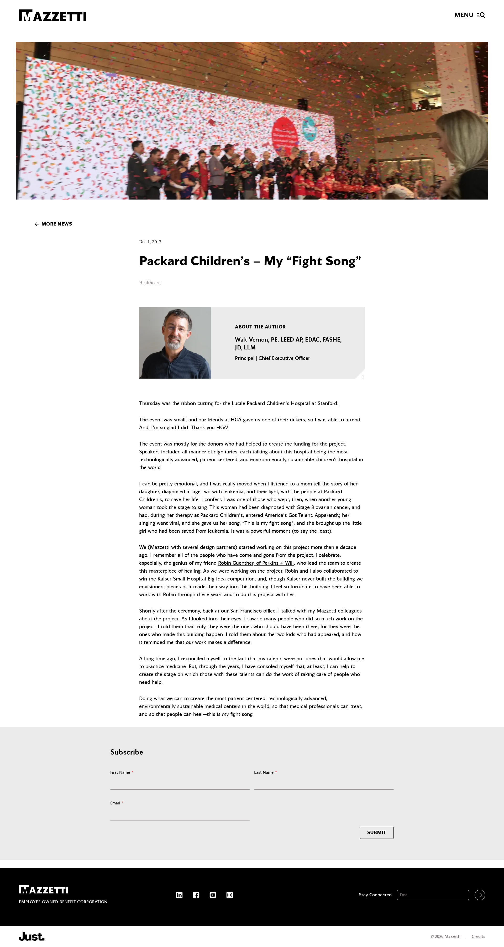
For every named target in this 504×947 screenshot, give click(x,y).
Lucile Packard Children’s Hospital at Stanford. (285, 403)
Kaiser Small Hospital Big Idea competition (206, 578)
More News (56, 224)
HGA (236, 419)
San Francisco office (252, 611)
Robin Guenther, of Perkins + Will (256, 563)
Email (116, 803)
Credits (478, 936)
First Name (121, 772)
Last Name (265, 772)
